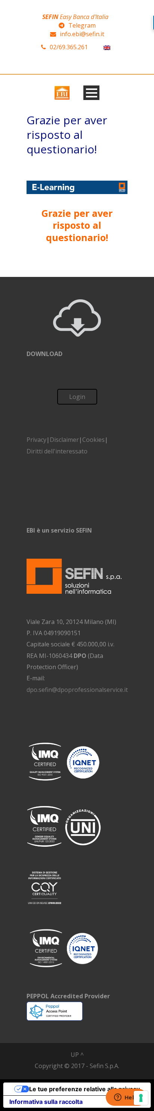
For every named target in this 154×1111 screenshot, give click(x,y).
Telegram (82, 25)
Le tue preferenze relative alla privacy (84, 1089)
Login (77, 397)
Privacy (36, 440)
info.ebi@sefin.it (82, 34)
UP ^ (77, 1055)
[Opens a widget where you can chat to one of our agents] (126, 1098)
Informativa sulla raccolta (46, 1101)
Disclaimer (64, 440)
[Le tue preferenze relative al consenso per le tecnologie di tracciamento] (141, 1098)
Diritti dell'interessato (57, 451)
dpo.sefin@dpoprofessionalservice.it (77, 690)
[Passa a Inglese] (107, 47)
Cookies (93, 440)
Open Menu (91, 92)
